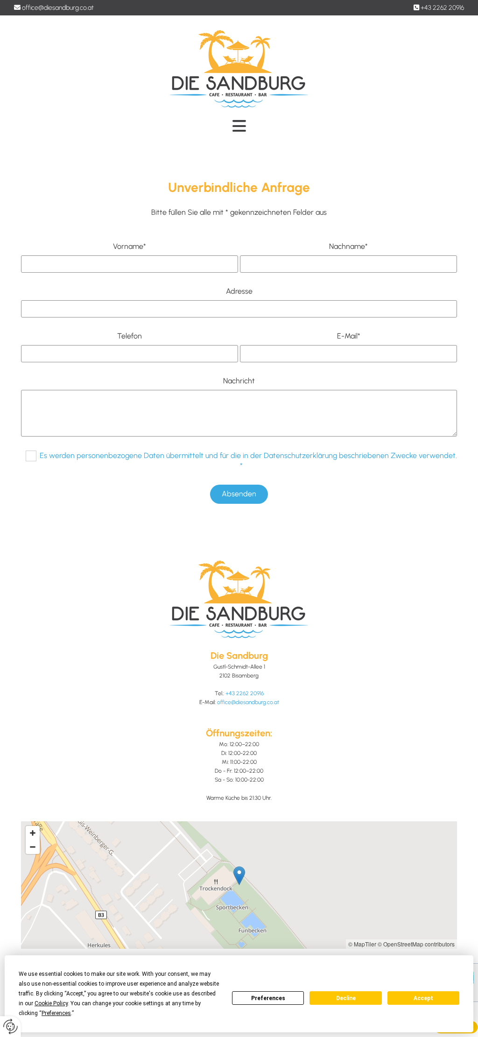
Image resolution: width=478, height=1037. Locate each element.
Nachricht (239, 380)
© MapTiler (362, 944)
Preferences (268, 998)
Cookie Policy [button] (51, 1003)
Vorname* (129, 246)
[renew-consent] (10, 1026)
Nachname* (348, 246)
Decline (346, 998)
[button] (239, 875)
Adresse (239, 291)
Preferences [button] (56, 1013)
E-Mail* (348, 336)
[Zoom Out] (33, 847)
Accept (423, 998)
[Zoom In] (33, 833)
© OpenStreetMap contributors (416, 944)
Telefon (129, 336)
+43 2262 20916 (442, 8)
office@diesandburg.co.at (58, 8)
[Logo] (239, 69)
